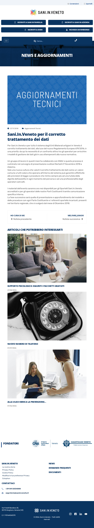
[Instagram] (70, 514)
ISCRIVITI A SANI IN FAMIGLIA (29, 22)
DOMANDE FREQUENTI (60, 467)
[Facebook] (75, 514)
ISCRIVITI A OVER (35, 30)
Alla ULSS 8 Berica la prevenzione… (26, 401)
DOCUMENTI (55, 472)
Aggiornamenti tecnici (33, 128)
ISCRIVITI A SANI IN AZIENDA (77, 22)
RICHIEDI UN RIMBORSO (79, 30)
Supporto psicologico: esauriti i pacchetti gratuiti (35, 286)
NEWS (52, 463)
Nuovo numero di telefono (22, 343)
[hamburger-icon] (6, 40)
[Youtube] (86, 514)
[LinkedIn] (81, 514)
